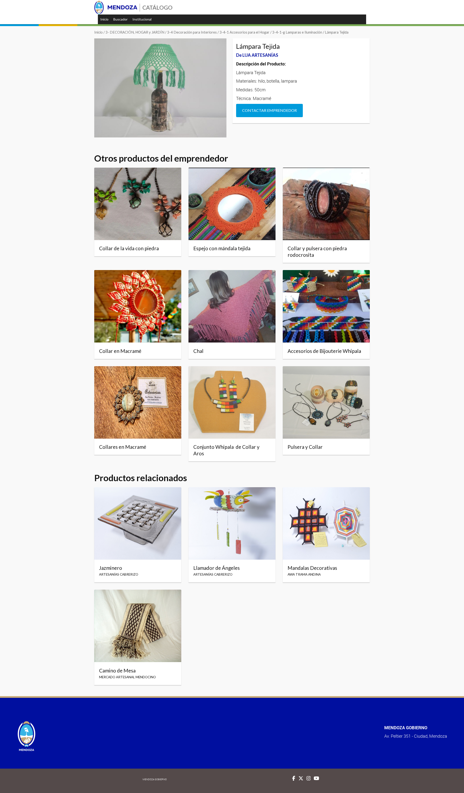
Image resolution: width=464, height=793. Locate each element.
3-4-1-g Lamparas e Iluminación (297, 32)
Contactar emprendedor (269, 110)
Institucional (142, 19)
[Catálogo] (115, 7)
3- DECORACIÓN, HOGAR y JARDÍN (134, 32)
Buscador (120, 19)
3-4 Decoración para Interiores (192, 32)
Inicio (104, 19)
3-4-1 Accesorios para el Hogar (244, 32)
